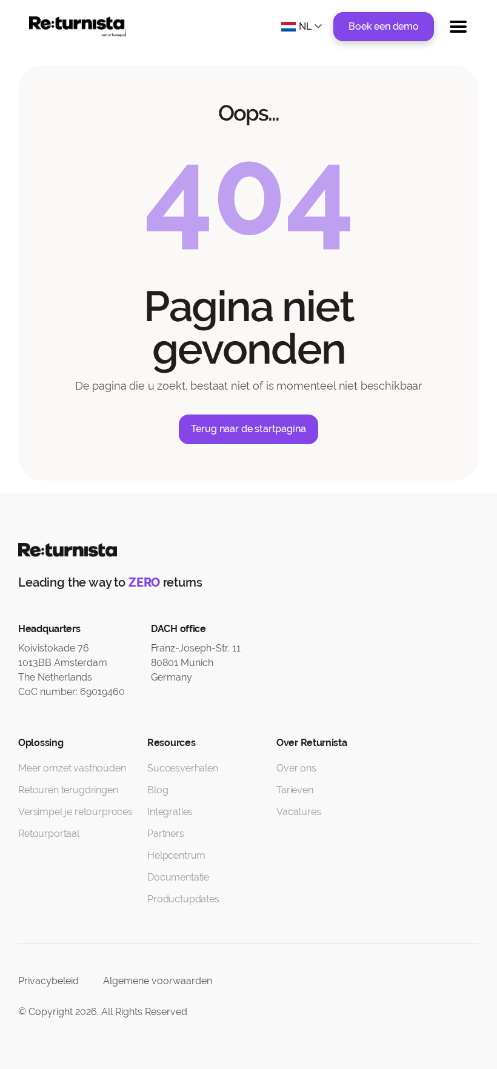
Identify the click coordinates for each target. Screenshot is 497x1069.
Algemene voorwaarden (157, 981)
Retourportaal (48, 833)
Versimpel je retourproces (75, 812)
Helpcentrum (176, 855)
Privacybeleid (48, 981)
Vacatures (298, 812)
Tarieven (294, 790)
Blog (157, 790)
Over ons (296, 768)
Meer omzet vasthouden (72, 768)
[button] (302, 27)
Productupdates (183, 899)
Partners (165, 833)
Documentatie (178, 877)
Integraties (170, 812)
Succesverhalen (182, 768)
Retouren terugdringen (68, 790)
